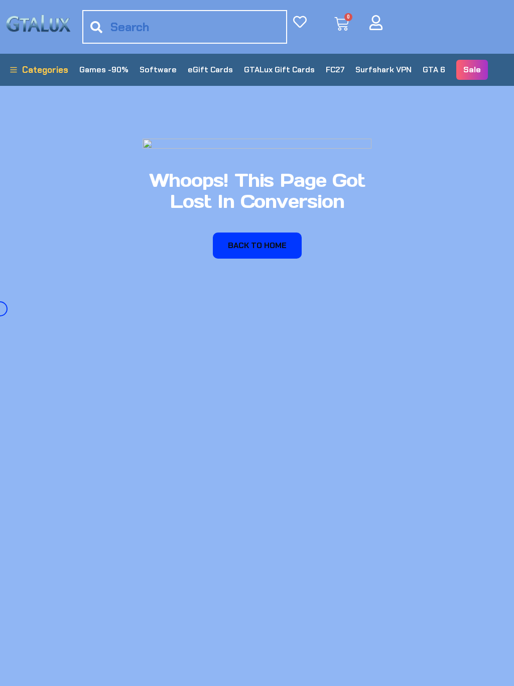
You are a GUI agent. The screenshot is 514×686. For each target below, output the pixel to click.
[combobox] (184, 27)
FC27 (335, 69)
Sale (472, 69)
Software (158, 69)
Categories (45, 69)
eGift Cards (210, 69)
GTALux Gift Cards (279, 69)
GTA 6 (434, 69)
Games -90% (103, 69)
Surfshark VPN (383, 69)
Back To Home (257, 245)
